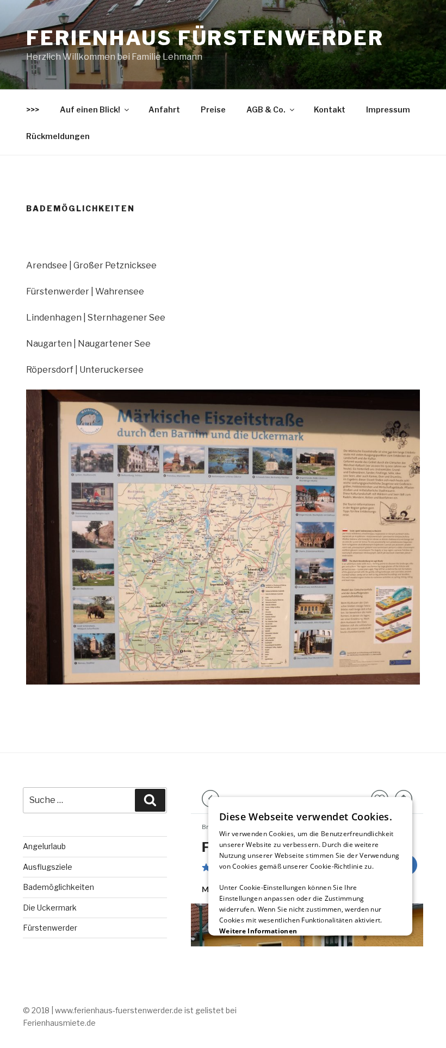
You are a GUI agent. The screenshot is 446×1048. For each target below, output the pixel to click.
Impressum (388, 109)
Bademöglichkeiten (58, 887)
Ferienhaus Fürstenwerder (205, 38)
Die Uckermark (50, 907)
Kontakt (329, 109)
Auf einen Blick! (90, 109)
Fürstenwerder (50, 927)
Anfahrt (164, 109)
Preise (213, 109)
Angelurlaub (44, 846)
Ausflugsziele (47, 866)
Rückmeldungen (58, 136)
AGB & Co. (266, 109)
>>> (32, 109)
